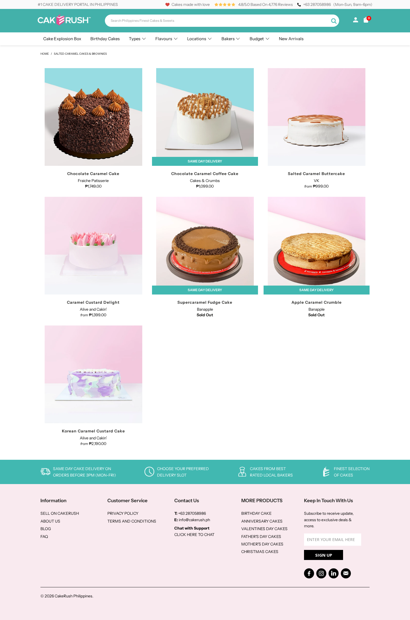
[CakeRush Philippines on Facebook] (309, 573)
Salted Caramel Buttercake (317, 117)
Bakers (228, 38)
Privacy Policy (122, 513)
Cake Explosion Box (62, 38)
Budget (257, 38)
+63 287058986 (317, 4)
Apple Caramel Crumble (317, 246)
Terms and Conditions (131, 521)
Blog (45, 528)
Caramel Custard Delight (93, 246)
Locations (196, 38)
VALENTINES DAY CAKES (264, 528)
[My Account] (355, 20)
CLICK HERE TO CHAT (194, 534)
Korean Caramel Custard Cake (93, 374)
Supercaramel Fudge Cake (205, 246)
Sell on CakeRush (59, 513)
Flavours (163, 38)
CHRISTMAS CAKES (259, 551)
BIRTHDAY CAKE (256, 513)
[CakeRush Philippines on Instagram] (321, 573)
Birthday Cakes (105, 38)
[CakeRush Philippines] (64, 24)
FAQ (44, 536)
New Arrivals (291, 38)
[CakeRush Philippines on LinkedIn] (334, 573)
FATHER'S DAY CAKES (261, 536)
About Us (50, 521)
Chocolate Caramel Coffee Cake (205, 117)
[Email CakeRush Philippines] (346, 573)
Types (134, 38)
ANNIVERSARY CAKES (262, 521)
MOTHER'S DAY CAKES (262, 544)
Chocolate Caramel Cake (93, 117)
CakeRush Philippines (73, 596)
